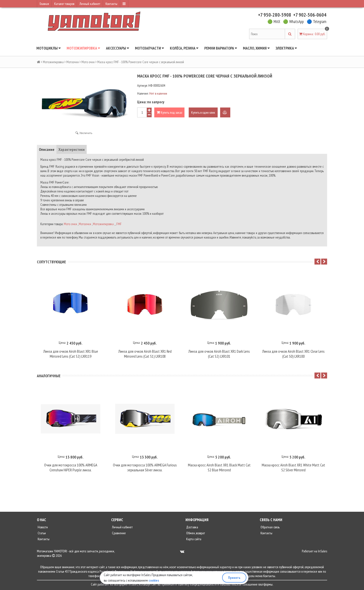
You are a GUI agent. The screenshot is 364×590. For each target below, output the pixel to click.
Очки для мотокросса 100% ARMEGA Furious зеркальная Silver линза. (145, 467)
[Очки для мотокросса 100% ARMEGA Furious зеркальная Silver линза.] (145, 419)
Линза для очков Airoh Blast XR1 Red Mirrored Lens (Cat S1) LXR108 (145, 354)
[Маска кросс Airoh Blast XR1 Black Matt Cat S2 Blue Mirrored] (219, 419)
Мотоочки (72, 62)
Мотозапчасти (148, 48)
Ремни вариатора (219, 48)
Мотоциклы (47, 48)
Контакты (111, 3)
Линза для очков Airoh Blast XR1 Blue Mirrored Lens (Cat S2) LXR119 (70, 354)
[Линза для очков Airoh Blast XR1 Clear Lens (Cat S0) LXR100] (293, 305)
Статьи (41, 533)
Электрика (285, 48)
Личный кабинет (89, 3)
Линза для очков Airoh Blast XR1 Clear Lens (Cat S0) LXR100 (293, 354)
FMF (119, 224)
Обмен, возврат (195, 533)
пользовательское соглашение (239, 584)
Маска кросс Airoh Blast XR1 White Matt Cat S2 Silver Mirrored (293, 467)
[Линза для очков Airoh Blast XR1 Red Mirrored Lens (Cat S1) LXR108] (145, 305)
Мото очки (88, 62)
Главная (44, 3)
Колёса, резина (183, 48)
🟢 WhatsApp (293, 21)
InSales (322, 551)
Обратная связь (270, 527)
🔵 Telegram (316, 21)
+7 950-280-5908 (274, 15)
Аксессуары (116, 48)
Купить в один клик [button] (203, 112)
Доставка (191, 527)
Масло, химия (255, 48)
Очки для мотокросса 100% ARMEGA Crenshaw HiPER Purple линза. (70, 467)
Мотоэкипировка (82, 48)
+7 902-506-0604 (309, 15)
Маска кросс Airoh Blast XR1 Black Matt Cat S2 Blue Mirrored (219, 467)
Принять (234, 577)
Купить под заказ (171, 112)
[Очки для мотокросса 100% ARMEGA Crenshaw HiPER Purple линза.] (70, 419)
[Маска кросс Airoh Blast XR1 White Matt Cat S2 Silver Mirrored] (293, 419)
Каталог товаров (64, 3)
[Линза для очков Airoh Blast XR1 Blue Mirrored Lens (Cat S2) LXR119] (70, 305)
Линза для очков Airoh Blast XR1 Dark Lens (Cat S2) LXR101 (219, 354)
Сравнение (118, 533)
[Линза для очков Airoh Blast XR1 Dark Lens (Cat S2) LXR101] (219, 305)
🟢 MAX (273, 21)
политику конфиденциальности (197, 584)
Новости (42, 527)
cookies (154, 580)
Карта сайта (193, 539)
